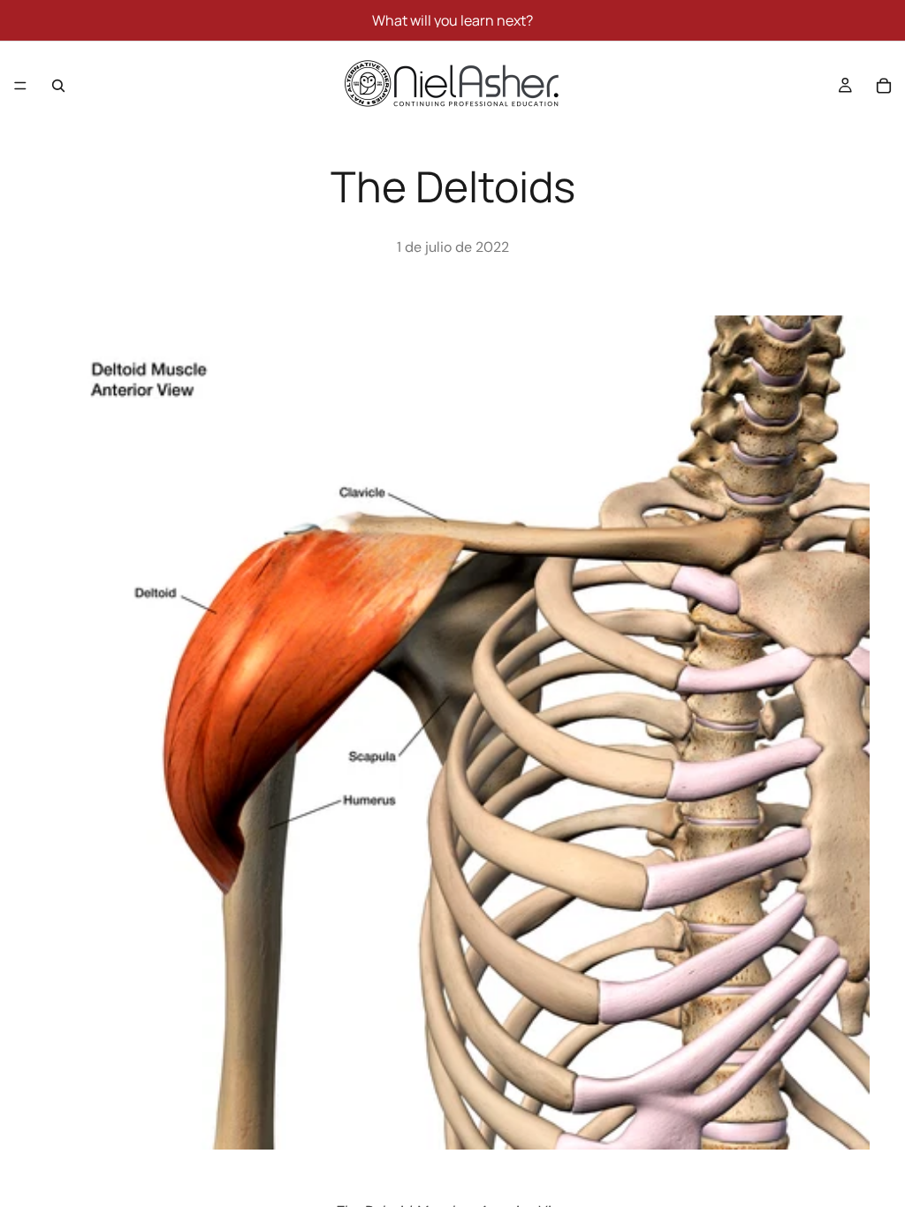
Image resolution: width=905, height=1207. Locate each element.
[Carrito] (883, 85)
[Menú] (20, 85)
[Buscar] (58, 85)
